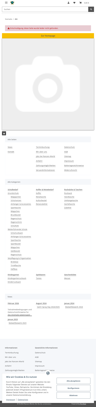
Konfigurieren (73, 388)
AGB (66, 151)
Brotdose (14, 262)
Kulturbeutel (41, 200)
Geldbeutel (15, 251)
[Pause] (4, 133)
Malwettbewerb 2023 (17, 323)
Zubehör (67, 207)
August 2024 (41, 303)
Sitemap (67, 156)
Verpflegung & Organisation (19, 258)
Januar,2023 (13, 319)
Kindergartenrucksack (17, 278)
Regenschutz (16, 218)
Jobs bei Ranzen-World (45, 156)
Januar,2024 (69, 303)
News (10, 147)
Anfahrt (39, 161)
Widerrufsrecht (70, 170)
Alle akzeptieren (73, 381)
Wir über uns (41, 151)
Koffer (38, 193)
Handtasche (69, 197)
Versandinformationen (45, 170)
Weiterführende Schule (17, 229)
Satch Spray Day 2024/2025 (48, 307)
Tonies (39, 278)
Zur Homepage (48, 35)
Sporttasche (16, 207)
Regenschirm (16, 222)
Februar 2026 (13, 303)
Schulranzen (16, 200)
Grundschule (13, 193)
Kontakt (11, 151)
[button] (68, 2)
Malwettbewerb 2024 (74, 307)
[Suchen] (91, 9)
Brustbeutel (16, 215)
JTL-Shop (83, 404)
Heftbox (14, 269)
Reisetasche (41, 197)
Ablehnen (73, 395)
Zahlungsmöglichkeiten (46, 165)
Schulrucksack (17, 233)
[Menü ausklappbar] (6, 1)
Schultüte (15, 225)
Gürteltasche (69, 204)
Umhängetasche (71, 200)
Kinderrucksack (14, 282)
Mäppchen (15, 211)
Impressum (10, 400)
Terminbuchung (43, 147)
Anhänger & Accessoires (21, 204)
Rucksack (68, 193)
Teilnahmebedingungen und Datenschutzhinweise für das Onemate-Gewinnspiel (20, 312)
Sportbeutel (16, 244)
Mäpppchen (16, 197)
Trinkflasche (16, 265)
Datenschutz (23, 400)
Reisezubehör (42, 204)
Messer (67, 278)
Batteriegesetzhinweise (74, 165)
